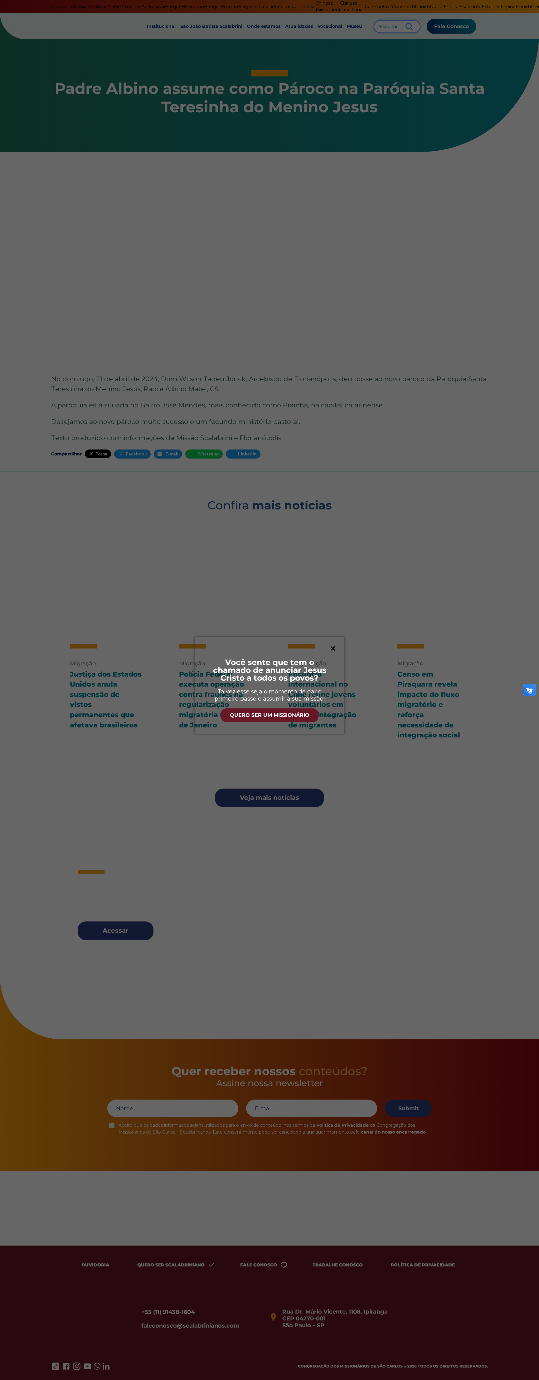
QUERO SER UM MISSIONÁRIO (269, 715)
